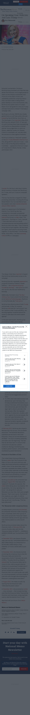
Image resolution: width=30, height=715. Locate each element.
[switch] (24, 359)
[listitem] (15, 355)
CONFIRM (9, 386)
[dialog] (15, 357)
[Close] (26, 327)
